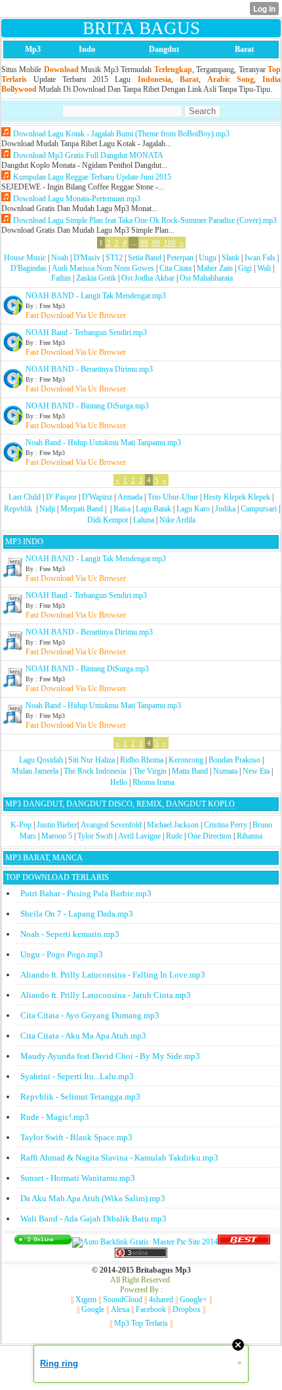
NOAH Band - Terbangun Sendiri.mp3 (86, 332)
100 (170, 243)
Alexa (120, 1309)
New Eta (256, 771)
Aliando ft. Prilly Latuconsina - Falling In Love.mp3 (112, 975)
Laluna (143, 520)
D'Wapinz (97, 497)
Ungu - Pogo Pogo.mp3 (61, 954)
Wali (264, 268)
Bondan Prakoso (234, 759)
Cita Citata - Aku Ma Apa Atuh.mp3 (83, 1036)
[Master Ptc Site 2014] (145, 1241)
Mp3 (33, 49)
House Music (25, 257)
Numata (225, 771)
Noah (59, 257)
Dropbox (186, 1309)
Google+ (193, 1299)
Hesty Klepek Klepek (236, 497)
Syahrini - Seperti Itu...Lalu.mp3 (77, 1076)
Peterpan (180, 257)
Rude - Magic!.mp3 (54, 1117)
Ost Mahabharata (206, 278)
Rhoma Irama (153, 782)
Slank (230, 257)
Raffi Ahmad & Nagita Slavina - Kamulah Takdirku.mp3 (119, 1157)
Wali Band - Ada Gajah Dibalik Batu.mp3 (93, 1218)
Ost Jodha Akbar (147, 278)
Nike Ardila (177, 520)
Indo (87, 49)
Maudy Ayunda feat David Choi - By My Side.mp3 (110, 1056)
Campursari (259, 508)
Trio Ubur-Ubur (173, 497)
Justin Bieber (57, 824)
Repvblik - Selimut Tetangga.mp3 (80, 1097)
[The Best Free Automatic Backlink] (244, 1241)
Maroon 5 (56, 836)
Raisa (122, 508)
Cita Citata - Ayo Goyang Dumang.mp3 (89, 1015)
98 (144, 243)
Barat (244, 49)
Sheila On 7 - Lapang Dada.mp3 (76, 914)
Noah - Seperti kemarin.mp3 (69, 934)
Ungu (207, 257)
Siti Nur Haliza (91, 759)
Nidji (47, 508)
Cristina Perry (225, 824)
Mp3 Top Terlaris (141, 1323)
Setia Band (144, 257)
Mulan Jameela (35, 771)
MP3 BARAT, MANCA (44, 857)
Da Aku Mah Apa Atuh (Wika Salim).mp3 (92, 1198)
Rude (174, 836)
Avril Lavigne (139, 836)
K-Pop (20, 824)
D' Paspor (61, 497)
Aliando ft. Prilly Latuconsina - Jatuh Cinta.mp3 (105, 995)
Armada (129, 497)
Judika (225, 508)
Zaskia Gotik (96, 278)
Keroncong (186, 759)
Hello (118, 782)
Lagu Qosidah (41, 759)
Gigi (245, 268)
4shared (161, 1299)
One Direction (210, 836)
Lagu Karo (193, 508)
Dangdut (164, 49)
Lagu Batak (153, 508)
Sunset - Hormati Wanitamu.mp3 (77, 1178)
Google (92, 1309)
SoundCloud (122, 1299)
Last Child (25, 497)
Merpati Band (81, 508)
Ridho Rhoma (141, 759)
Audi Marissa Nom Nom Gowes (103, 268)
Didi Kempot (107, 520)
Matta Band (190, 771)
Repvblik (18, 508)
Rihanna (249, 836)
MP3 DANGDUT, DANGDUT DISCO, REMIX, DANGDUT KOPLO (120, 803)
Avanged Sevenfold (111, 824)
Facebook (151, 1309)
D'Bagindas (28, 268)
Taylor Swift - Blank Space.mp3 (76, 1137)
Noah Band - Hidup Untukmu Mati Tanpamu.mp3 (103, 442)
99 (156, 243)
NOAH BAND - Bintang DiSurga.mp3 (87, 405)
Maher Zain (215, 268)
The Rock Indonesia (96, 771)
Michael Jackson (173, 824)
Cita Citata (175, 268)
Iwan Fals (260, 257)
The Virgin (150, 771)
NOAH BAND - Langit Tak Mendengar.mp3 (96, 295)
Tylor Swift (95, 836)
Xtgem (85, 1299)
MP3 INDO (24, 541)
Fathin (61, 278)
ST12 (114, 257)
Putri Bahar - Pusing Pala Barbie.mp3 (85, 893)
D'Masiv (86, 257)
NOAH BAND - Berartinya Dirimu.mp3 (89, 369)
